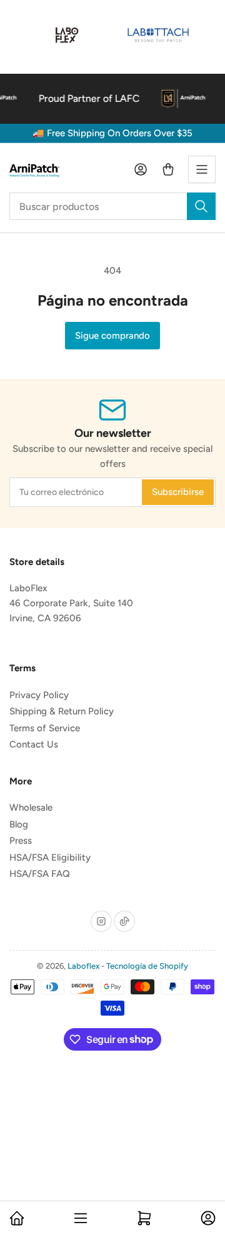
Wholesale (30, 807)
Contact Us (33, 744)
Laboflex (83, 966)
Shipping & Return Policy (61, 711)
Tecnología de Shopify (147, 966)
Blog (18, 824)
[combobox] (112, 206)
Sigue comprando (112, 335)
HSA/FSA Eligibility (50, 857)
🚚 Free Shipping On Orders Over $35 (112, 133)
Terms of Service (44, 728)
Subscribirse (178, 492)
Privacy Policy (39, 695)
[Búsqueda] (201, 206)
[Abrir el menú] (202, 169)
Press (20, 840)
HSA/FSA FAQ (39, 873)
